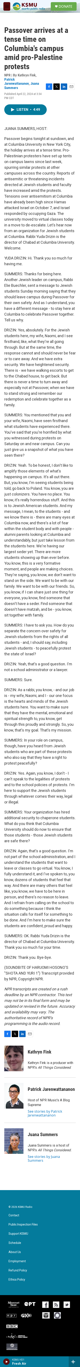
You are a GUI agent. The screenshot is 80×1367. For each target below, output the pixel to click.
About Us (15, 1252)
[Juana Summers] (13, 1141)
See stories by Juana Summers (44, 1158)
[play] (6, 1362)
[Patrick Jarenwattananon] (13, 1096)
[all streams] (74, 1361)
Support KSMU (18, 1233)
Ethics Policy (17, 1279)
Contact (14, 1215)
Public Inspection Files (23, 1224)
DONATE (65, 6)
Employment (17, 1261)
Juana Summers (43, 1134)
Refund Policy (18, 1270)
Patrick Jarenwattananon (16, 81)
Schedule (15, 1243)
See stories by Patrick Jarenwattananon (45, 1113)
